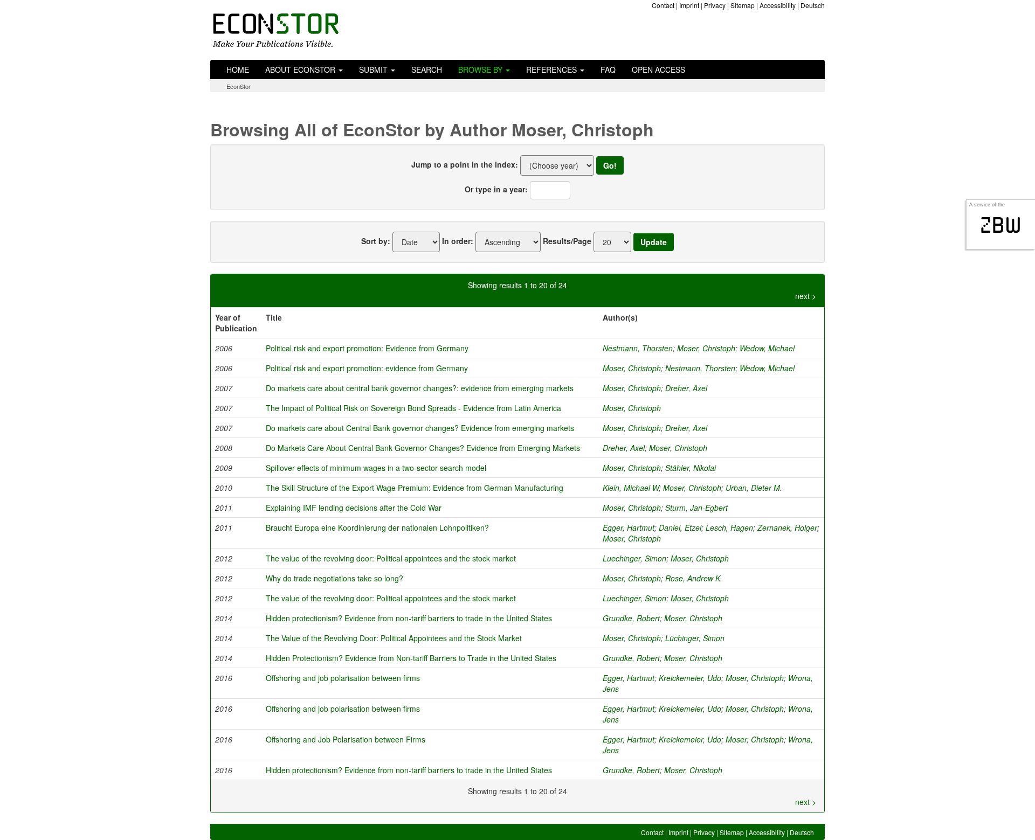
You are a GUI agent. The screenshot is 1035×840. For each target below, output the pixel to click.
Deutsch (813, 5)
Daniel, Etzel (680, 527)
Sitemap (742, 5)
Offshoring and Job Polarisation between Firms (345, 739)
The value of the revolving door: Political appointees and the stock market (391, 558)
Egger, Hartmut (628, 527)
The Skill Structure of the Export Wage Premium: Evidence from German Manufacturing (414, 487)
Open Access (658, 69)
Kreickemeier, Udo (690, 677)
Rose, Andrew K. (693, 578)
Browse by (481, 69)
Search (426, 69)
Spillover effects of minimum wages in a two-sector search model (376, 467)
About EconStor (301, 69)
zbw (1001, 225)
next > (805, 295)
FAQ (608, 69)
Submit (374, 69)
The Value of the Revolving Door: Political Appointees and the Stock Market (394, 638)
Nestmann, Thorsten (638, 348)
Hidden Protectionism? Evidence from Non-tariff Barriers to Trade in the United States (411, 657)
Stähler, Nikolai (690, 467)
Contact (663, 5)
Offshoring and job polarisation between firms (343, 677)
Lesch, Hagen (729, 527)
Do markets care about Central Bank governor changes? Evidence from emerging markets (420, 427)
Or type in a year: (496, 189)
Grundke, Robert (631, 618)
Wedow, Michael (767, 348)
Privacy (715, 5)
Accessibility (778, 5)
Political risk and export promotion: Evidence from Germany (367, 348)
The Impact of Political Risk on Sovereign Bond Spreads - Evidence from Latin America (413, 407)
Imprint (689, 5)
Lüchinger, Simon (694, 638)
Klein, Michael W (631, 487)
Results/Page (567, 240)
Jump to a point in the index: (464, 164)
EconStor (238, 86)
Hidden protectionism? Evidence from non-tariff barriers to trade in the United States (409, 618)
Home (237, 69)
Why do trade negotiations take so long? (334, 578)
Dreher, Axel (686, 388)
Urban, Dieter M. (754, 487)
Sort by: (375, 240)
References (552, 69)
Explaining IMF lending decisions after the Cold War (353, 507)
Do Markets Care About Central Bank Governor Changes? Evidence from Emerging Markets (423, 447)
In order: (457, 240)
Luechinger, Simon (634, 558)
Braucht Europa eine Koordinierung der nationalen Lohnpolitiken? (377, 527)
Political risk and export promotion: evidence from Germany (367, 368)
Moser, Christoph (706, 348)
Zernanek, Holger (787, 527)
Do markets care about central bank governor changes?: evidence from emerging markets (420, 388)
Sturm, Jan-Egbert (696, 507)
